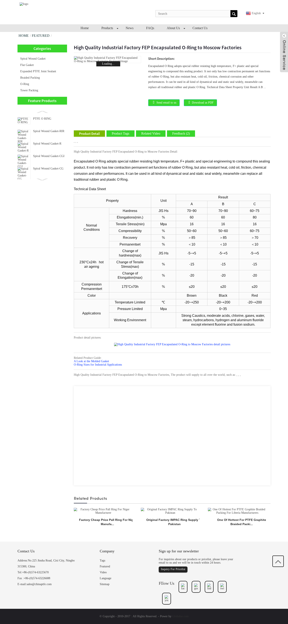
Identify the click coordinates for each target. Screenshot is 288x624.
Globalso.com (180, 616)
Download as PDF (203, 102)
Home (24, 35)
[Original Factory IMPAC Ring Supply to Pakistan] (170, 511)
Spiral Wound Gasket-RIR (48, 131)
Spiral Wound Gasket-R (47, 143)
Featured (41, 35)
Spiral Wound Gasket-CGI (49, 156)
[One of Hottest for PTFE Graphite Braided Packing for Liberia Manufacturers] (237, 511)
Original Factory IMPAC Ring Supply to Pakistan (174, 522)
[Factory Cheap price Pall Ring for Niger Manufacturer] (103, 511)
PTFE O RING (42, 118)
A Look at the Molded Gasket (91, 361)
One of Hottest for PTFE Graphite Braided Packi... (241, 522)
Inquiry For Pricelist (173, 569)
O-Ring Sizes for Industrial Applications (98, 364)
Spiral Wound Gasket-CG (48, 168)
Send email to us (166, 102)
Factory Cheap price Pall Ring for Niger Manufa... (107, 522)
